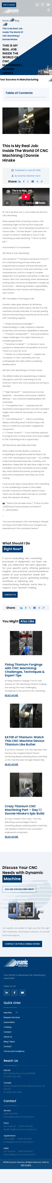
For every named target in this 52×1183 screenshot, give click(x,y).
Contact (8, 1046)
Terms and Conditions (14, 1051)
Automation (9, 1022)
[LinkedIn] (7, 993)
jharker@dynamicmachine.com (19, 1142)
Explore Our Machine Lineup (19, 889)
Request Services (12, 1017)
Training (7, 1027)
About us (8, 1036)
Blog (17, 20)
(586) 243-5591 (25, 1151)
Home (5, 20)
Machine (8, 1012)
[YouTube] (22, 993)
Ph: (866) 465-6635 (13, 1092)
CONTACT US (10, 594)
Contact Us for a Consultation (22, 944)
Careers (7, 1032)
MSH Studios (26, 1165)
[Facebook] (14, 993)
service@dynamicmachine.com (19, 1116)
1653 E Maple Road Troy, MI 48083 (19, 1073)
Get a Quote (9, 4)
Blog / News (9, 1041)
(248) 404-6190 (11, 1113)
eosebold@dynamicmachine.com (20, 1129)
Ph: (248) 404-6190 (12, 1076)
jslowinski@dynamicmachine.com (20, 1154)
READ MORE (11, 695)
